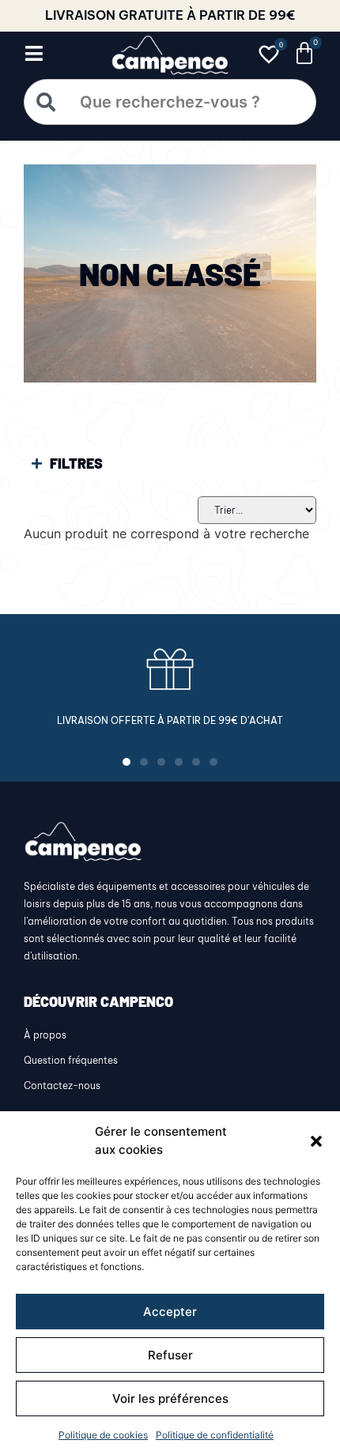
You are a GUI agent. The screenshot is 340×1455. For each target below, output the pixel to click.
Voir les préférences (170, 1398)
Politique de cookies (103, 1435)
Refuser (170, 1355)
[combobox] (170, 102)
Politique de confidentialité (215, 1435)
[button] (316, 1141)
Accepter (170, 1311)
